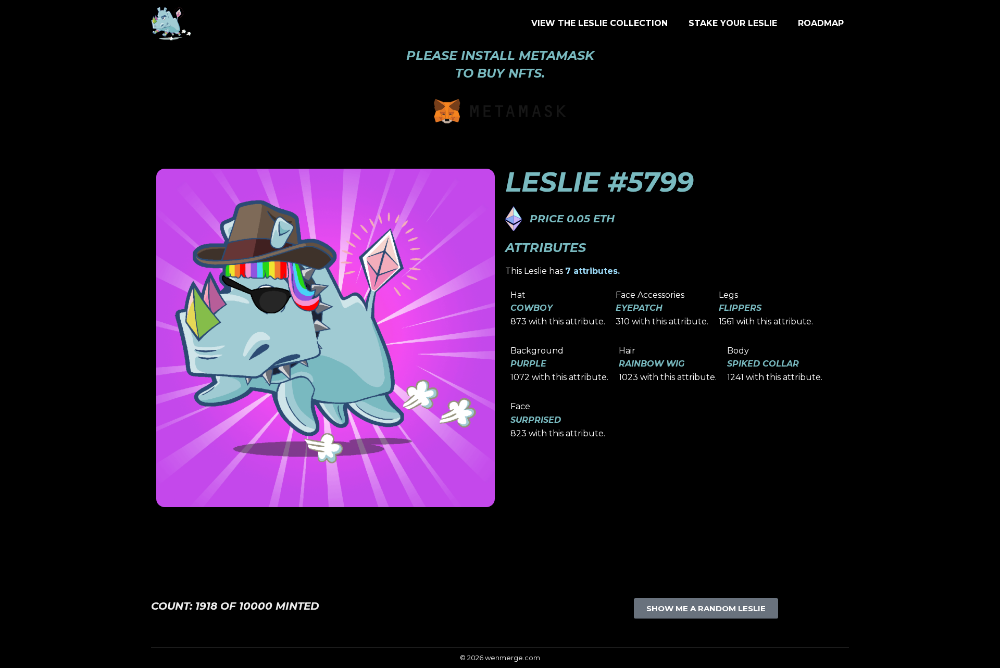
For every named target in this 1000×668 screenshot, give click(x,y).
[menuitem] (599, 23)
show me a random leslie (706, 608)
